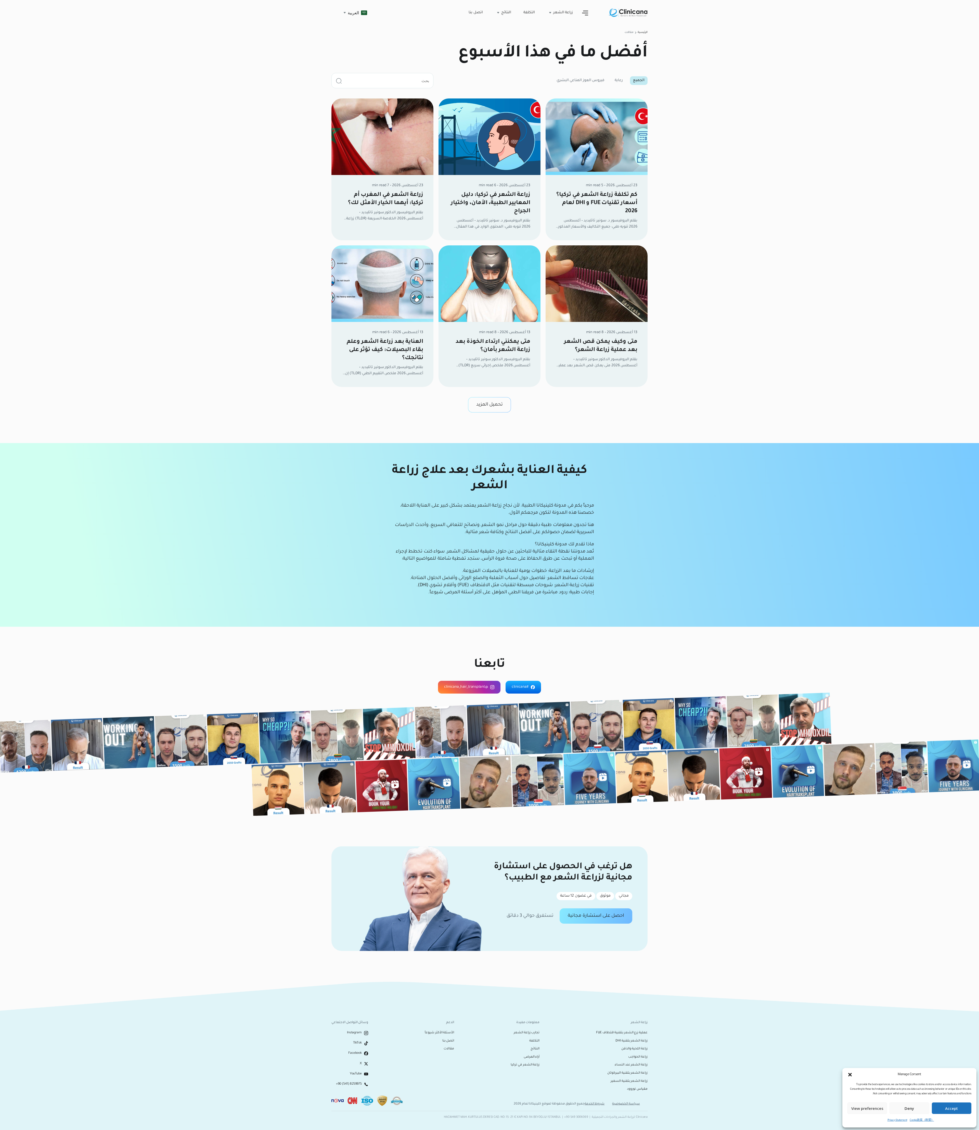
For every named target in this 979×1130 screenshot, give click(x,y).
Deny (909, 1108)
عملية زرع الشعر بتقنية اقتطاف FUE (622, 1033)
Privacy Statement (897, 1120)
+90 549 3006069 (576, 1117)
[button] (850, 1074)
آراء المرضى (532, 1057)
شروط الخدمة (595, 1104)
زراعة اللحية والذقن (634, 1049)
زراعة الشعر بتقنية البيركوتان (627, 1073)
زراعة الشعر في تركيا (525, 1065)
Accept (951, 1108)
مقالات (449, 1049)
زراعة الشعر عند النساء (631, 1065)
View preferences (867, 1108)
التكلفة (529, 13)
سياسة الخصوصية (626, 1104)
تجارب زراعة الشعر (526, 1033)
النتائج (535, 1049)
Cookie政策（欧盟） (922, 1120)
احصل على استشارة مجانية (596, 916)
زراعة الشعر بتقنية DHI (631, 1041)
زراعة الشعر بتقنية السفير (629, 1081)
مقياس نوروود (637, 1089)
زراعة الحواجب (638, 1057)
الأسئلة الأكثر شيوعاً (439, 1033)
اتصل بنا (476, 13)
